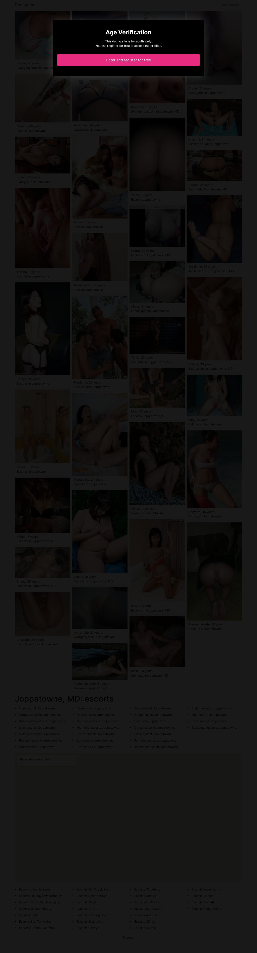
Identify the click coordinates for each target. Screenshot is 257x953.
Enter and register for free (128, 60)
